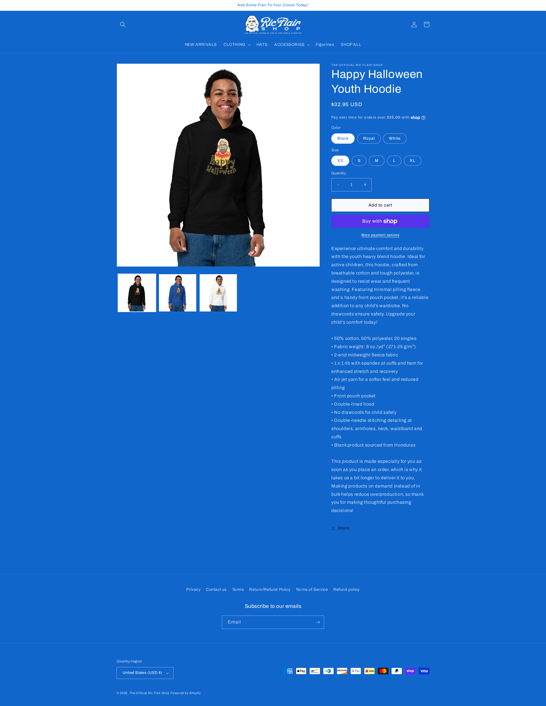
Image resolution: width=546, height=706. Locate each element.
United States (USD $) (142, 673)
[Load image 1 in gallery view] (137, 293)
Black (343, 138)
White (395, 138)
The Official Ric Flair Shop (149, 693)
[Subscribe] (317, 622)
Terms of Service (312, 589)
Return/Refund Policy (269, 589)
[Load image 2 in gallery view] (178, 293)
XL (412, 160)
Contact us (216, 589)
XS (340, 160)
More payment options (380, 235)
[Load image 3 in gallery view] (218, 293)
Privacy (193, 589)
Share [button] (343, 528)
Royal (369, 138)
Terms (238, 589)
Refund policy (346, 589)
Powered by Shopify (185, 693)
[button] (123, 24)
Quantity (338, 173)
